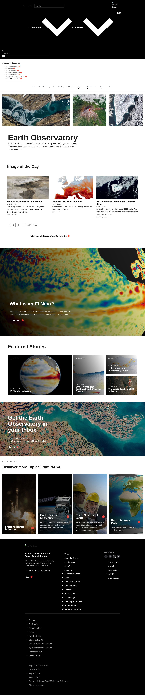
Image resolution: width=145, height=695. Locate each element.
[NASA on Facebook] (106, 556)
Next (35, 225)
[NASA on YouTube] (118, 556)
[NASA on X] (114, 556)
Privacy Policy (42, 441)
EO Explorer (71, 87)
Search (111, 87)
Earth (34, 87)
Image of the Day (58, 87)
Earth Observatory (44, 87)
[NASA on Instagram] (110, 556)
